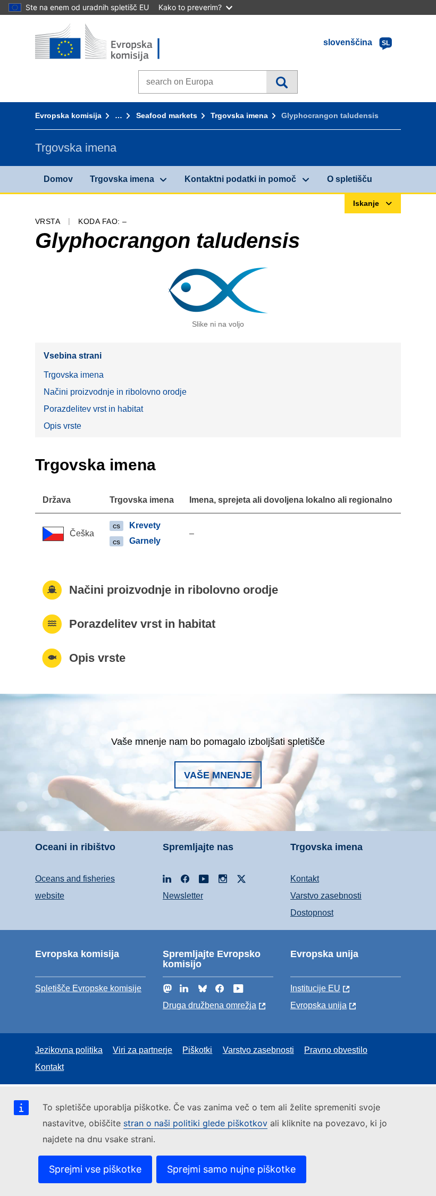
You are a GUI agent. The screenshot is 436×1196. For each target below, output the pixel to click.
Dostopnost (311, 912)
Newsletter (183, 895)
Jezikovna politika (69, 1049)
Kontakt (304, 878)
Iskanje (281, 82)
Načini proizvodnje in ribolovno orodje (115, 391)
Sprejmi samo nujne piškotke (231, 1169)
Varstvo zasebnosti (326, 895)
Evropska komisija (68, 115)
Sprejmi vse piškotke (95, 1169)
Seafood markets (166, 115)
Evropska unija (318, 1005)
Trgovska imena (239, 115)
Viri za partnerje (142, 1049)
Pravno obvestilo (335, 1049)
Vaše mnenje (218, 775)
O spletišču (349, 179)
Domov (58, 179)
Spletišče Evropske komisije (88, 988)
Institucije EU (315, 988)
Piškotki (197, 1049)
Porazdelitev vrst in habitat (93, 408)
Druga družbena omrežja (209, 1005)
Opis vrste (62, 425)
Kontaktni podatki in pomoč (240, 179)
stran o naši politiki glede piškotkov (195, 1123)
